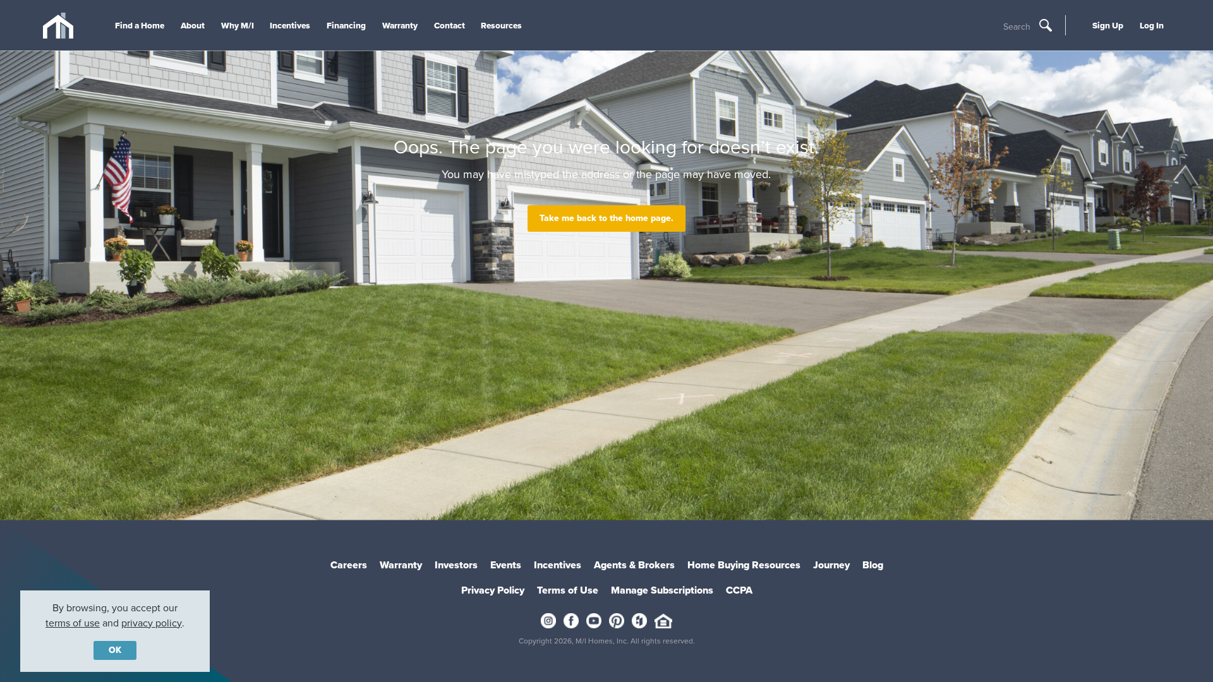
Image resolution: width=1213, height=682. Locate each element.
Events (505, 565)
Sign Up (1107, 25)
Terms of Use (567, 590)
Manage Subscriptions (662, 590)
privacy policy (151, 623)
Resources (501, 25)
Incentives (290, 25)
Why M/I (237, 25)
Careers (348, 565)
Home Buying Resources (743, 565)
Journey (831, 565)
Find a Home (139, 25)
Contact (449, 25)
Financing (346, 25)
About (193, 25)
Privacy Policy (492, 590)
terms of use (72, 623)
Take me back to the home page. (606, 218)
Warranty (400, 25)
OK (115, 650)
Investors (456, 565)
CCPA (739, 590)
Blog (872, 565)
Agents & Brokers (634, 565)
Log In (1152, 25)
